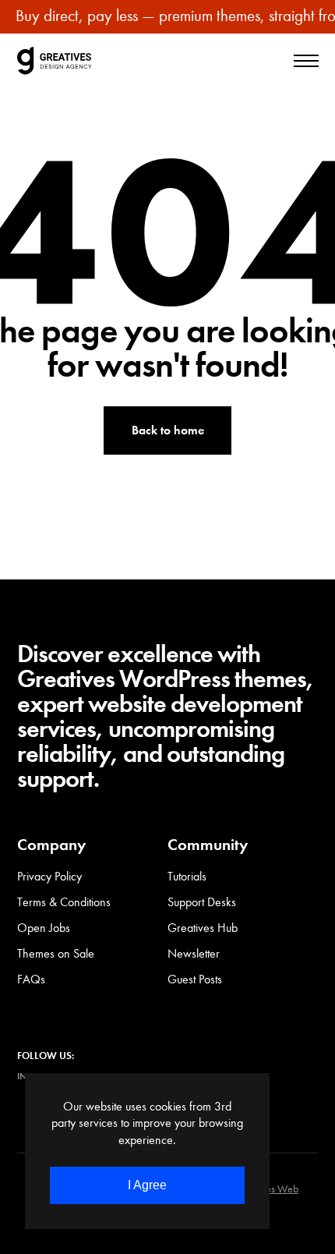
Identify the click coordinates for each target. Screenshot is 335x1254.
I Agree (147, 1185)
